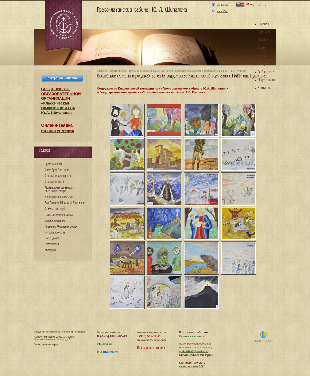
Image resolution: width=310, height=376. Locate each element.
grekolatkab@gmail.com (151, 340)
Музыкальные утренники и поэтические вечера (59, 189)
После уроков (52, 238)
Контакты (264, 88)
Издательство (117, 70)
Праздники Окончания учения (61, 226)
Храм (262, 48)
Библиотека (266, 72)
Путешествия (52, 244)
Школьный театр (54, 182)
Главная (102, 70)
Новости (263, 40)
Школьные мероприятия (58, 176)
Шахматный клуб (55, 209)
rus (242, 4)
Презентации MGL (54, 164)
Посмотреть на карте (46, 344)
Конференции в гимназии (59, 197)
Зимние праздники (55, 221)
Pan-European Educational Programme (65, 203)
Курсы (262, 56)
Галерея (263, 64)
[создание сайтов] (263, 337)
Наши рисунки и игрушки (59, 215)
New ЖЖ (222, 11)
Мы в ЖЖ (222, 4)
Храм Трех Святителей (57, 170)
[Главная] (64, 26)
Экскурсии (50, 250)
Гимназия (264, 32)
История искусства (55, 232)
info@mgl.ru (104, 344)
